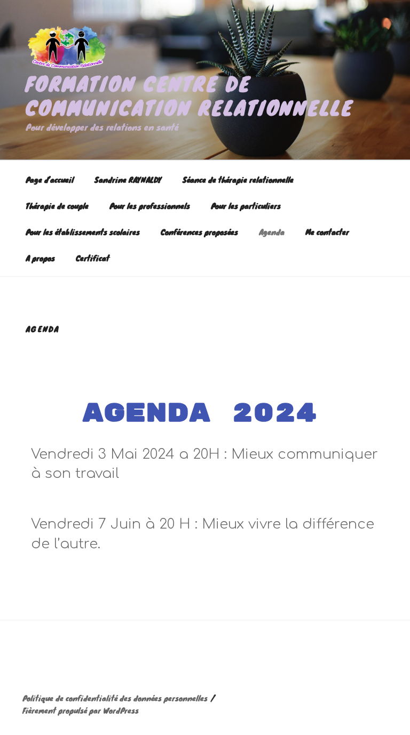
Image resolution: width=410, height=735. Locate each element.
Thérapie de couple (57, 205)
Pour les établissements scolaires (83, 231)
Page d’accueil (50, 179)
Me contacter (327, 231)
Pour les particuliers (246, 205)
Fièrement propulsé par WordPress (80, 710)
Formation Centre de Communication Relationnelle (189, 95)
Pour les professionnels (149, 205)
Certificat (92, 257)
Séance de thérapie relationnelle (238, 179)
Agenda (272, 231)
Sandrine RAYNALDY (128, 179)
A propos (40, 257)
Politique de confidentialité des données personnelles (115, 698)
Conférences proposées (199, 231)
